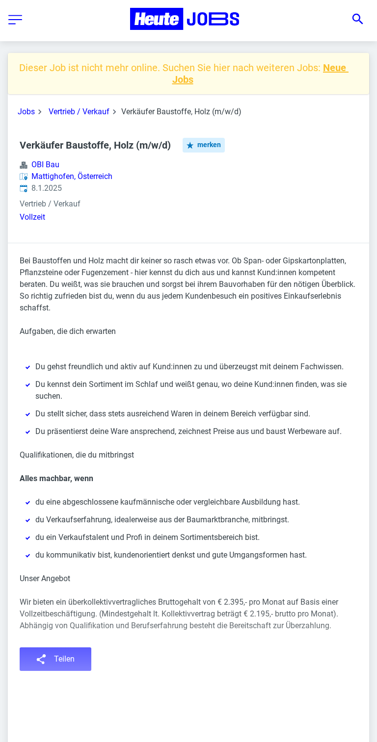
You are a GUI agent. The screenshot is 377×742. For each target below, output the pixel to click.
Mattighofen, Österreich (71, 176)
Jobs (26, 111)
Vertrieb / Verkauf (79, 111)
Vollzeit (32, 217)
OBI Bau (45, 164)
